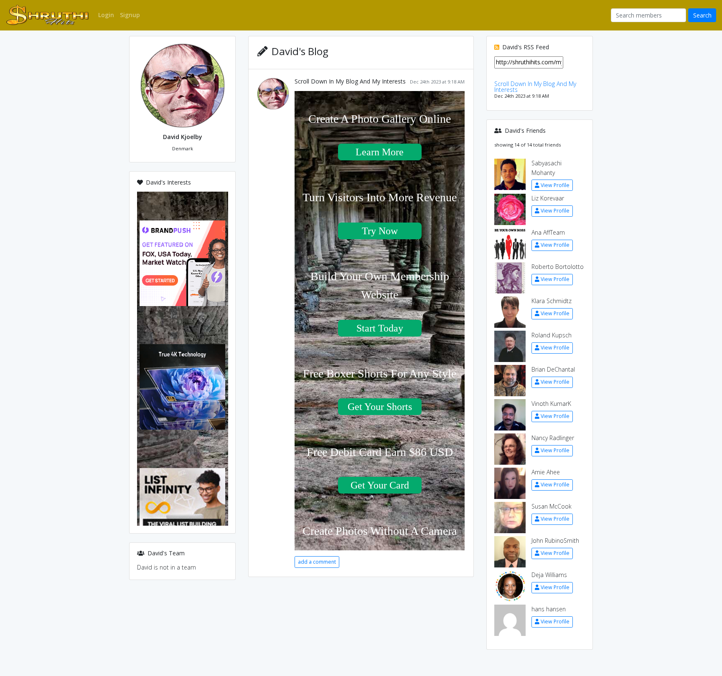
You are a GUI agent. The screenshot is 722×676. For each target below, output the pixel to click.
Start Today (379, 328)
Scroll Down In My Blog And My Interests (350, 81)
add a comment (317, 561)
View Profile (555, 185)
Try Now (380, 230)
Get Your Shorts (380, 406)
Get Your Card (380, 485)
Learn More (380, 152)
